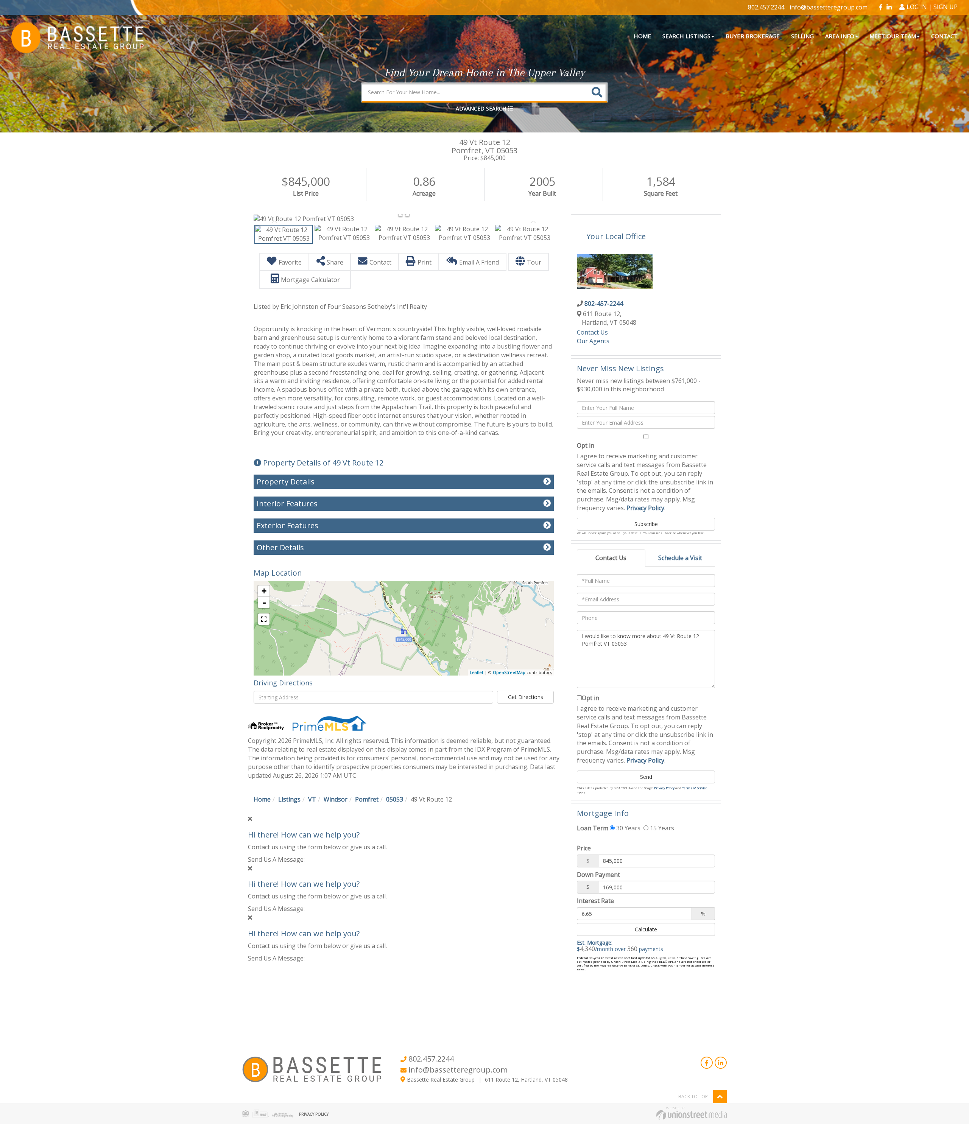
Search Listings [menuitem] (686, 36)
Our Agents (593, 341)
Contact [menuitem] (944, 36)
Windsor (335, 799)
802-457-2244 (603, 303)
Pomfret (367, 799)
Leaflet (476, 672)
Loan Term (592, 828)
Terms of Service (694, 788)
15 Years (661, 828)
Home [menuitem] (642, 36)
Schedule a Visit (680, 558)
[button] (597, 92)
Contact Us (592, 332)
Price (584, 848)
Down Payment (598, 874)
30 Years (627, 828)
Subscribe (646, 524)
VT (312, 799)
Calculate (646, 929)
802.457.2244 (766, 7)
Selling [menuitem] (802, 36)
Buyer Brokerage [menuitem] (753, 36)
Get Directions (525, 697)
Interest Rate (595, 901)
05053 (394, 799)
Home (262, 799)
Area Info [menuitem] (839, 36)
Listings (289, 799)
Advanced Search (481, 108)
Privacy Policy (645, 508)
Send (646, 776)
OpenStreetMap (509, 672)
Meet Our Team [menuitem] (892, 36)
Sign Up (945, 7)
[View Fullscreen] (264, 619)
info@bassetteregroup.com (829, 7)
